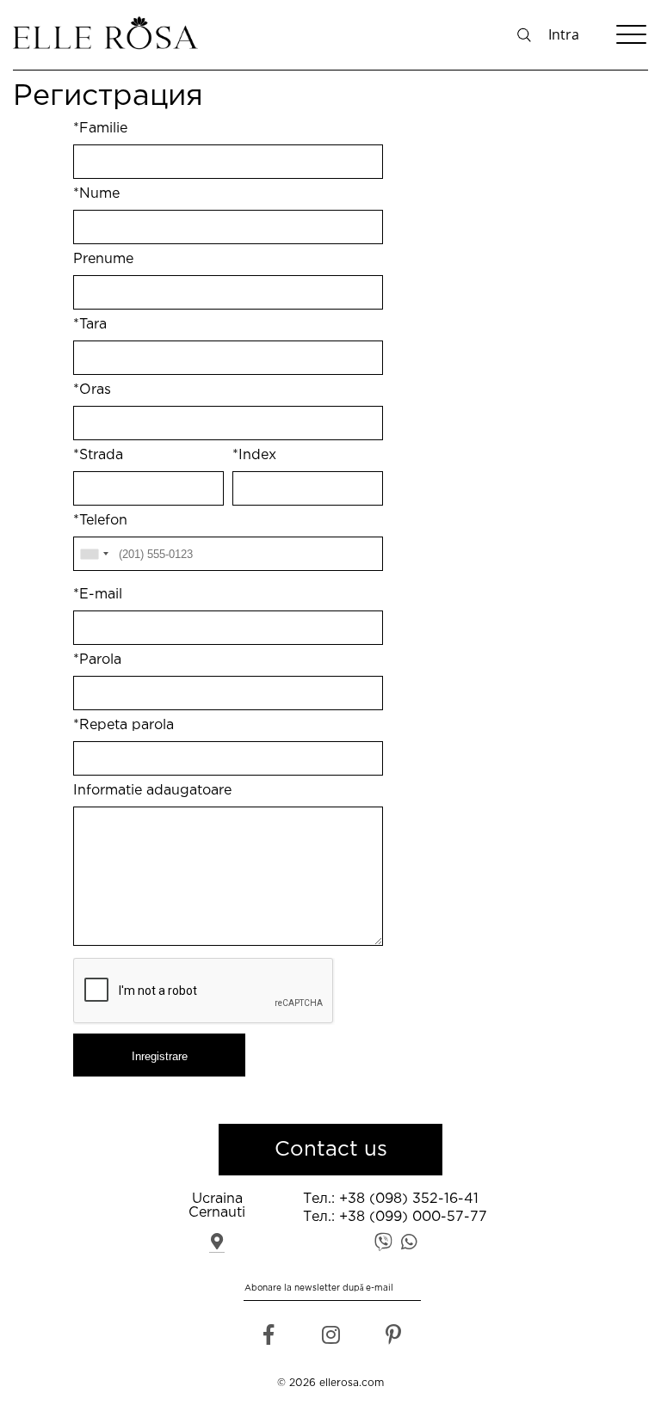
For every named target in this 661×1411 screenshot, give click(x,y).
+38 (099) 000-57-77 (413, 1217)
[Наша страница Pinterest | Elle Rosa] (393, 1339)
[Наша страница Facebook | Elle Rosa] (268, 1339)
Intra (563, 34)
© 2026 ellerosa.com (330, 1383)
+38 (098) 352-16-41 (409, 1199)
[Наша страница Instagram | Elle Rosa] (331, 1339)
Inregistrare (160, 1056)
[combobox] (94, 553)
